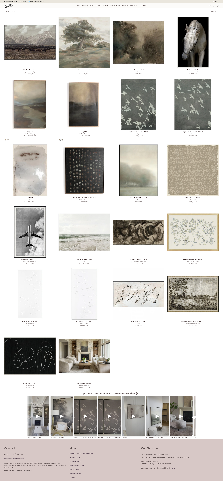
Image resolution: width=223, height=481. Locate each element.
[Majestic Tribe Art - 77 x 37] (138, 232)
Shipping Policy (75, 457)
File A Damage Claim (77, 465)
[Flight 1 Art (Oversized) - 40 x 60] (193, 104)
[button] (78, 6)
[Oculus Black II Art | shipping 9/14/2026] (84, 170)
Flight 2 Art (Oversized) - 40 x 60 (85, 437)
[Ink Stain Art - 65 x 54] (138, 42)
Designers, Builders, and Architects (81, 454)
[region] (111, 417)
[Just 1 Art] (30, 170)
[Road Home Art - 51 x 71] (30, 356)
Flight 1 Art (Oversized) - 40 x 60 (109, 437)
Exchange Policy (75, 461)
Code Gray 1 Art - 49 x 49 (178, 437)
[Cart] (218, 5)
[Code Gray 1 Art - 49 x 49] (193, 170)
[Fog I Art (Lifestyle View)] (84, 356)
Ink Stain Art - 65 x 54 (58, 437)
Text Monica (22, 1)
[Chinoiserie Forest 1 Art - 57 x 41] (193, 232)
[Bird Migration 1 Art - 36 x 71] (84, 294)
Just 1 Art (125, 437)
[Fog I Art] (84, 104)
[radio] (5, 140)
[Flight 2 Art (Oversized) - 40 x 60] (138, 104)
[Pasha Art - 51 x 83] (193, 42)
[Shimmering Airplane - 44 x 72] (30, 232)
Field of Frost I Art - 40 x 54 (155, 437)
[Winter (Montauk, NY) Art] (84, 232)
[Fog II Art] (30, 104)
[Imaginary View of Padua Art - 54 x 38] (193, 294)
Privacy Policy (74, 469)
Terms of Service (75, 473)
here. (173, 468)
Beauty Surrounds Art (34, 437)
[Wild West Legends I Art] (30, 42)
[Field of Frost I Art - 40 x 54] (138, 170)
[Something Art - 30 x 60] (138, 294)
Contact (72, 477)
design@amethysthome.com (14, 459)
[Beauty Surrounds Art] (84, 42)
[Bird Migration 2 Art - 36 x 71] (30, 294)
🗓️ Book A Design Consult (36, 1)
